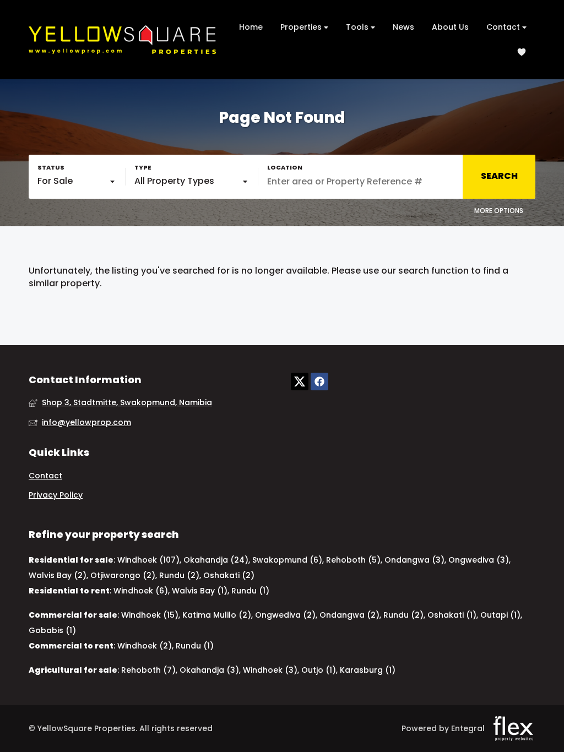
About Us (450, 26)
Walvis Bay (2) (57, 575)
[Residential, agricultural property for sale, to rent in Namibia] (122, 40)
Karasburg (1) (367, 669)
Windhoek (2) (144, 645)
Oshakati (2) (228, 575)
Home (251, 26)
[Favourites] (521, 52)
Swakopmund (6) (287, 559)
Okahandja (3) (209, 669)
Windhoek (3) (270, 669)
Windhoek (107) (148, 559)
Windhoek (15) (149, 614)
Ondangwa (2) (349, 614)
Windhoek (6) (140, 590)
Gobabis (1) (52, 630)
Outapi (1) (500, 614)
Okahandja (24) (215, 559)
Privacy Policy (56, 495)
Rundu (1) (250, 590)
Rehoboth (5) (353, 559)
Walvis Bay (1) (199, 590)
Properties (302, 26)
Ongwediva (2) (285, 614)
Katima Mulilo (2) (216, 614)
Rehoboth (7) (148, 669)
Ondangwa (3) (414, 559)
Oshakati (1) (451, 614)
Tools (358, 26)
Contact (504, 26)
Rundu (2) (179, 575)
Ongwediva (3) (478, 559)
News (403, 26)
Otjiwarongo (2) (122, 575)
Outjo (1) (318, 669)
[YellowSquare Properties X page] (299, 382)
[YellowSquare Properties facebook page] (319, 382)
